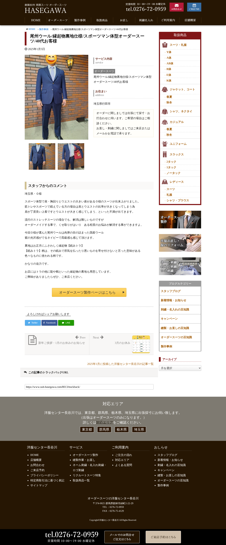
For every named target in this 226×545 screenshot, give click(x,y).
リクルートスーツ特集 (87, 475)
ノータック (173, 172)
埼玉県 (139, 429)
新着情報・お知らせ (173, 300)
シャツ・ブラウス (177, 200)
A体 (168, 57)
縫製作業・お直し (84, 459)
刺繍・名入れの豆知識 (175, 309)
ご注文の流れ (123, 454)
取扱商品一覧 (81, 480)
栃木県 (122, 429)
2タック (171, 161)
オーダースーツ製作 (85, 454)
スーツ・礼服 (178, 44)
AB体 (169, 63)
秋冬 (169, 102)
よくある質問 (123, 465)
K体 (168, 80)
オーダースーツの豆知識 (176, 337)
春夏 (169, 96)
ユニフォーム (178, 143)
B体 (168, 69)
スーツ (170, 189)
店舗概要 (36, 459)
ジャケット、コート (182, 89)
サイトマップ (38, 485)
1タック (171, 167)
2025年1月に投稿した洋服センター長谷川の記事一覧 (120, 363)
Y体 (168, 52)
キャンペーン (169, 318)
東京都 (87, 429)
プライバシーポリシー (44, 475)
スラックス (177, 154)
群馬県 (104, 429)
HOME (32, 29)
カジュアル (177, 121)
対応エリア (104, 422)
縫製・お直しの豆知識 (175, 328)
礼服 (169, 194)
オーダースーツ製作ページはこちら (87, 292)
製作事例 (43, 29)
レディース (177, 181)
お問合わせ (37, 465)
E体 (168, 74)
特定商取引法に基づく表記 (47, 480)
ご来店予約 (37, 470)
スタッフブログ (171, 291)
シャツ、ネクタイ (181, 111)
